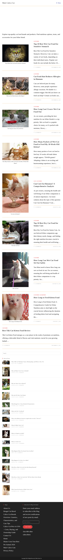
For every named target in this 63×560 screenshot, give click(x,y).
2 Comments (38, 207)
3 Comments (38, 246)
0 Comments (20, 363)
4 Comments (38, 167)
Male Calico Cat (8, 3)
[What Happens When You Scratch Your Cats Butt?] (6, 452)
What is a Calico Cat (16, 441)
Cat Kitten (43, 295)
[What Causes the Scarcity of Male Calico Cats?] (6, 490)
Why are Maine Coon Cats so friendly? (20, 370)
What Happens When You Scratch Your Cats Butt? (22, 451)
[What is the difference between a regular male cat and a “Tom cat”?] (6, 419)
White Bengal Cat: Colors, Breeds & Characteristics (22, 404)
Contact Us (7, 535)
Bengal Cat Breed (9, 511)
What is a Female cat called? (17, 433)
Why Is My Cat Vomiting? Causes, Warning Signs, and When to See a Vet (27, 361)
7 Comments (22, 491)
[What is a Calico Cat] (6, 442)
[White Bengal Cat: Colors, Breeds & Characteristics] (6, 404)
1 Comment (38, 67)
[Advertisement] (31, 17)
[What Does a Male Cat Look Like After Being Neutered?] (6, 468)
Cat (35, 181)
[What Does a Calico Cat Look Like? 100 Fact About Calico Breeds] (6, 478)
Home (5, 539)
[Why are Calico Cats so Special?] (6, 384)
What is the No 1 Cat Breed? (17, 411)
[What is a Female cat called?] (6, 434)
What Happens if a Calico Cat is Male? (20, 460)
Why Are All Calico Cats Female (18, 395)
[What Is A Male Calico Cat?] (6, 426)
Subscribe (28, 526)
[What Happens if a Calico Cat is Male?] (6, 461)
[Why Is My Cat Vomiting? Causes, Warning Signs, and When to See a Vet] (6, 362)
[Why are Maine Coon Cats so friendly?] (6, 371)
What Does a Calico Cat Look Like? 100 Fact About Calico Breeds (26, 477)
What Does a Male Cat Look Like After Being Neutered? (23, 467)
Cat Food (36, 41)
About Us (6, 508)
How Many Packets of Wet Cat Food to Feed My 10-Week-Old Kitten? (46, 144)
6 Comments (38, 132)
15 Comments (21, 443)
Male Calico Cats (9, 548)
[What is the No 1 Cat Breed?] (6, 412)
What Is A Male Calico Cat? (17, 425)
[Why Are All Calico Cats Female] (6, 396)
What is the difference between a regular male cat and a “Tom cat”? (26, 418)
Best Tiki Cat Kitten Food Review (16, 331)
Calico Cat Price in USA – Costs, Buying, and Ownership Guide (11, 529)
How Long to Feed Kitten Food (46, 298)
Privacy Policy (8, 551)
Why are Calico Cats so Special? (18, 383)
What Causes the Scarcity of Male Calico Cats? (21, 489)
